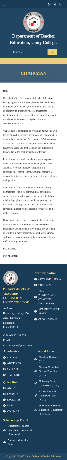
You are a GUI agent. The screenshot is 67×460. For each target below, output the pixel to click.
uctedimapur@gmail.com (17, 345)
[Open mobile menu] (4, 4)
